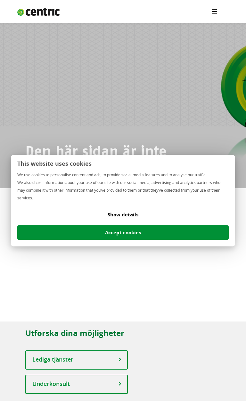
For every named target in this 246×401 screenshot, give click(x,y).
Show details (123, 214)
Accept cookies (123, 232)
